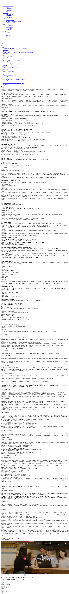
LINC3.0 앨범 (9, 28)
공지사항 (8, 32)
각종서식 (8, 34)
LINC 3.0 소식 (9, 27)
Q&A (7, 36)
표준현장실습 (9, 17)
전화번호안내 (45, 575)
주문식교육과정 (9, 14)
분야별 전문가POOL (11, 11)
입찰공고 (21, 575)
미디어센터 (6, 24)
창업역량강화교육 (10, 15)
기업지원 (5, 18)
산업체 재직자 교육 (10, 22)
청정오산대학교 (28, 575)
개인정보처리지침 (5, 575)
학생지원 (5, 13)
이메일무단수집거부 (14, 575)
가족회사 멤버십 (10, 20)
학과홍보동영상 (9, 29)
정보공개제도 (39, 575)
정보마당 (5, 31)
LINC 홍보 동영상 (10, 25)
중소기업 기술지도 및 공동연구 (13, 21)
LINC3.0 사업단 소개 (8, 6)
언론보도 (8, 35)
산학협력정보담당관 (11, 10)
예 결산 (33, 575)
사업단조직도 (9, 8)
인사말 (7, 7)
